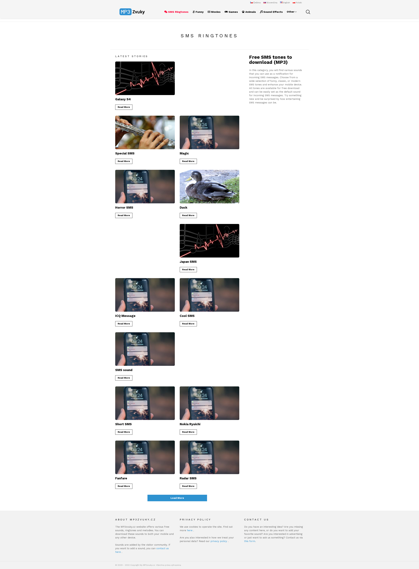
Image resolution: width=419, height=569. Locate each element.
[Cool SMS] (209, 295)
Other (290, 11)
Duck (183, 207)
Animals (250, 11)
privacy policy (219, 541)
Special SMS (125, 153)
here (190, 530)
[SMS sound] (145, 349)
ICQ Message (125, 316)
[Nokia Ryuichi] (209, 403)
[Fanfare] (145, 457)
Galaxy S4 (123, 99)
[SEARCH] (307, 12)
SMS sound (123, 370)
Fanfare (121, 478)
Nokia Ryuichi (190, 424)
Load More (177, 498)
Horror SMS (124, 207)
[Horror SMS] (145, 186)
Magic (184, 153)
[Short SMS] (145, 403)
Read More (124, 107)
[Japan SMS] (209, 241)
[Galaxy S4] (145, 78)
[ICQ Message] (145, 295)
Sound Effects (273, 11)
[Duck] (209, 186)
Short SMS (123, 424)
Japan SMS (188, 262)
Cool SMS (187, 316)
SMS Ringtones (177, 11)
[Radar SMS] (209, 457)
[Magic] (209, 132)
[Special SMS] (145, 132)
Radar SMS (188, 478)
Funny (199, 11)
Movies (215, 11)
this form (249, 541)
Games (233, 11)
